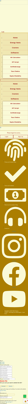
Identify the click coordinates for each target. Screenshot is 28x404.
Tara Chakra (15, 71)
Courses (15, 48)
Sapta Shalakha (15, 76)
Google (2, 318)
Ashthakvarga (15, 66)
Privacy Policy (3, 346)
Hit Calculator (15, 57)
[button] (14, 34)
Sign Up (7, 358)
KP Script (15, 62)
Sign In (10, 358)
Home (15, 38)
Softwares (15, 53)
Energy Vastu (15, 43)
